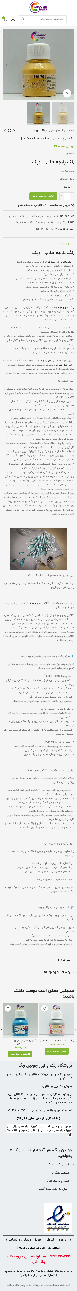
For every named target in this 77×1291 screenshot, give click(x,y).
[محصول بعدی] (5, 130)
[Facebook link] (56, 229)
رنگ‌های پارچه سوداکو (59, 262)
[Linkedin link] (42, 229)
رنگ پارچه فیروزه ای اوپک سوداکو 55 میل (20, 1042)
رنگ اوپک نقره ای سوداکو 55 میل (57, 1040)
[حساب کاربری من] (13, 19)
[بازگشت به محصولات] (9, 130)
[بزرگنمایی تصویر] (67, 93)
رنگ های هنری (57, 130)
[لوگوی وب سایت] (39, 7)
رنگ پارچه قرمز (24, 222)
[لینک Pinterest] (46, 229)
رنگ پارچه (39, 130)
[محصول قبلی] (14, 130)
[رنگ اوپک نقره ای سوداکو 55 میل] (56, 1020)
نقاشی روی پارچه (51, 360)
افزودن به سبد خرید (43, 196)
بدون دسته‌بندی (36, 216)
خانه (71, 130)
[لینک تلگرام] (37, 229)
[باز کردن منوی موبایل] (72, 19)
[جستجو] (23, 19)
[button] (70, 65)
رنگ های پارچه (66, 307)
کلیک (34, 575)
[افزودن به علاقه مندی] (44, 1008)
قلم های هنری (64, 365)
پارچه (33, 603)
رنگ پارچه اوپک (44, 222)
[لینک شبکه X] (51, 229)
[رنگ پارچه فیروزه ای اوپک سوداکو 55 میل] (20, 1020)
